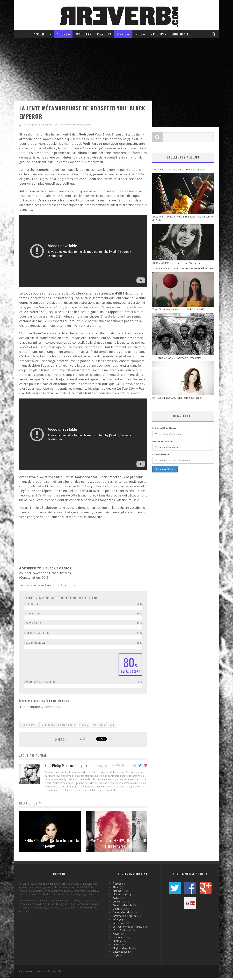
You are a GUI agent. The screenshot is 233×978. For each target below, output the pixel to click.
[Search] (214, 34)
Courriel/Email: (161, 454)
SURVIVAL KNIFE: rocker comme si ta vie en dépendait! (182, 268)
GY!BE (84, 724)
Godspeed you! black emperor (59, 724)
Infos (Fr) (118, 919)
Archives (117, 898)
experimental (28, 724)
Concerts (82, 34)
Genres (121, 34)
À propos (157, 34)
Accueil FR (41, 34)
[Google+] (145, 765)
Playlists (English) (122, 948)
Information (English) (124, 915)
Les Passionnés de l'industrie (128, 926)
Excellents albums (183, 157)
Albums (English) (122, 894)
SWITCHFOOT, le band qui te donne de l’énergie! (179, 169)
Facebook (52, 585)
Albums (62, 34)
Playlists (104, 34)
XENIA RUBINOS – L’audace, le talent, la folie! (52, 843)
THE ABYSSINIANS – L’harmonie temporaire (176, 357)
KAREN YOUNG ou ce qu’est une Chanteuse (176, 263)
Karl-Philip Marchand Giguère (38, 124)
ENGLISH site (181, 34)
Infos (138, 34)
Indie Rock (99, 724)
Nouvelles (118, 937)
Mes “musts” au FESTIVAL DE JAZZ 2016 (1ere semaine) (118, 843)
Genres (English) (121, 912)
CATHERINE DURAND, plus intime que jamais (177, 397)
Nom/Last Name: (162, 441)
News (116, 933)
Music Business (121, 930)
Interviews (118, 923)
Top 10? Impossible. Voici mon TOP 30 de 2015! (178, 309)
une (112, 724)
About (116, 887)
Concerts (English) (123, 905)
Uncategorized (121, 951)
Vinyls (116, 955)
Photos (117, 941)
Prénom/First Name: (164, 428)
